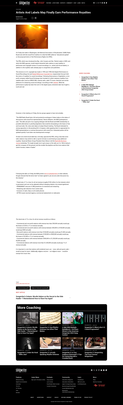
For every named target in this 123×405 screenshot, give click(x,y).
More (94, 377)
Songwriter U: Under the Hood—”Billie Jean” (91, 101)
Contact (49, 397)
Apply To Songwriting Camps (69, 384)
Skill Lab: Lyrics (81, 381)
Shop (75, 2)
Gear (17, 390)
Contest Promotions (51, 386)
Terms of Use (77, 397)
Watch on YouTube (97, 381)
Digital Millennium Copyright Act (42, 74)
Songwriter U (20, 325)
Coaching (18, 9)
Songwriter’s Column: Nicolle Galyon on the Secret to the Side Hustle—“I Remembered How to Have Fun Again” (39, 297)
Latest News (55, 2)
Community (69, 2)
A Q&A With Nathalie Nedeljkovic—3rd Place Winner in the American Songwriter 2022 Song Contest (91, 87)
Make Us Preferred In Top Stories (39, 288)
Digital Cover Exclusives (21, 381)
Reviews (18, 392)
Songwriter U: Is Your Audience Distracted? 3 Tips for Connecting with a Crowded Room (72, 355)
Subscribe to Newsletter (67, 381)
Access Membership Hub (68, 388)
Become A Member (66, 397)
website (55, 82)
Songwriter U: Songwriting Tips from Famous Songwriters (94, 354)
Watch (83, 2)
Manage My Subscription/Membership (68, 391)
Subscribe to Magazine (67, 379)
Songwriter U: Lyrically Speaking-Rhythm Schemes (49, 353)
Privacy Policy (88, 397)
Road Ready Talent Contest (53, 384)
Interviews (18, 384)
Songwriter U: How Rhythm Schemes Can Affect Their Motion (90, 78)
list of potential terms (51, 173)
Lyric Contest (50, 381)
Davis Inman (20, 16)
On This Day (19, 388)
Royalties (27, 283)
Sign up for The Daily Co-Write (38, 379)
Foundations (81, 379)
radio (23, 283)
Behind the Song (20, 379)
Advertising (40, 397)
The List (18, 386)
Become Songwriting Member (69, 386)
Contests (62, 2)
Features (48, 2)
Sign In (56, 397)
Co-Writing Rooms (82, 384)
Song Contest (50, 379)
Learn (79, 2)
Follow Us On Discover (22, 288)
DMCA (21, 283)
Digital (17, 283)
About (32, 397)
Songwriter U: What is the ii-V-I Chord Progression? (91, 95)
